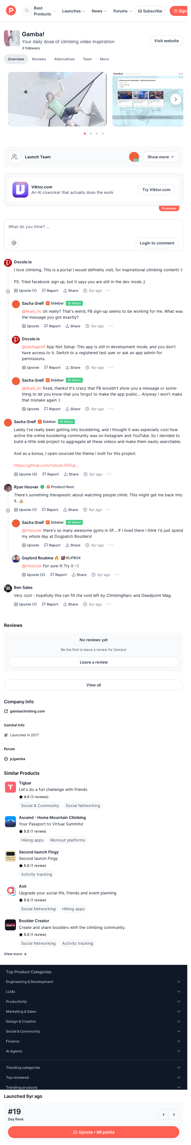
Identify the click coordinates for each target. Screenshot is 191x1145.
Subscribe (152, 10)
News (97, 10)
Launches (71, 10)
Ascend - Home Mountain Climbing (52, 817)
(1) (28, 290)
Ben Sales (23, 587)
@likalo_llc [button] (32, 311)
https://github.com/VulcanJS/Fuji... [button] (46, 465)
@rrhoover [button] (32, 530)
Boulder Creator (34, 920)
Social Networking (83, 805)
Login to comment (157, 242)
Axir (23, 886)
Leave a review (94, 662)
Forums (120, 10)
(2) (36, 574)
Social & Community (40, 805)
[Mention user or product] (13, 242)
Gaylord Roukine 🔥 (40, 557)
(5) (28, 474)
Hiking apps (32, 840)
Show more (158, 156)
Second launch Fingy (39, 851)
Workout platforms (67, 840)
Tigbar (25, 782)
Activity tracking (36, 874)
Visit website (166, 40)
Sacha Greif (33, 303)
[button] (104, 58)
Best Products (42, 10)
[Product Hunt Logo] (11, 10)
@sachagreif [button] (33, 346)
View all (93, 684)
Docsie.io (23, 261)
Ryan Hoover (26, 486)
